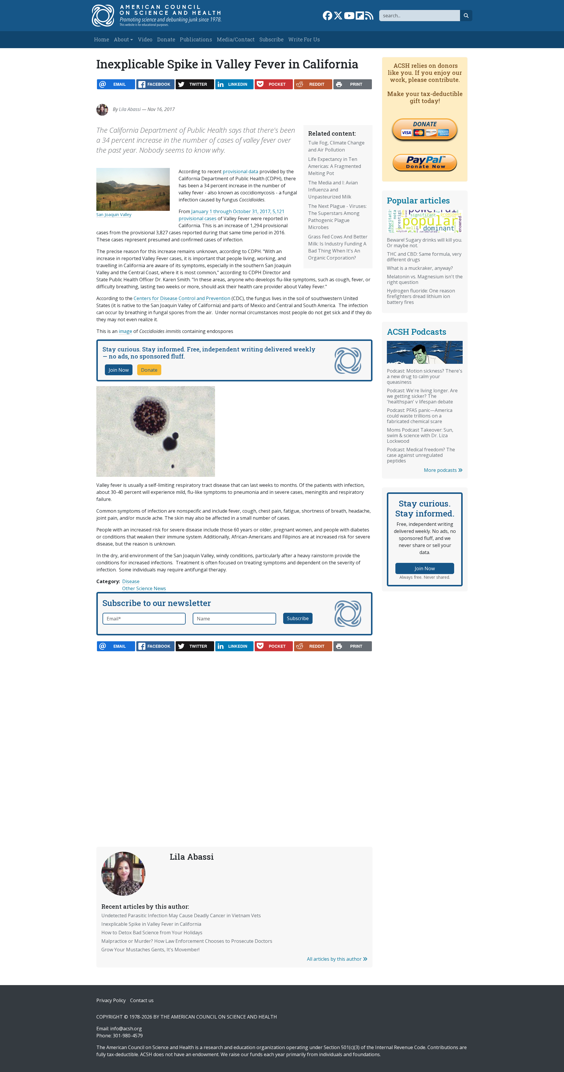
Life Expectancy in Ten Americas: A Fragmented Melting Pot (334, 166)
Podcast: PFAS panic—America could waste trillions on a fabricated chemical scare (419, 416)
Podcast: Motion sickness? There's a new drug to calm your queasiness (424, 376)
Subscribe (271, 39)
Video (145, 39)
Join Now (119, 370)
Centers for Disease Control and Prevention (182, 298)
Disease (131, 581)
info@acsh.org (126, 1028)
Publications (196, 39)
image (125, 331)
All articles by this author (335, 959)
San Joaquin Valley (113, 214)
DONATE (425, 124)
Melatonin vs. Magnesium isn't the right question (425, 279)
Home (101, 39)
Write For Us (304, 39)
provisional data (240, 171)
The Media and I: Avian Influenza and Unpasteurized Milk (333, 189)
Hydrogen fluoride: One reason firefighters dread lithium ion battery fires (421, 296)
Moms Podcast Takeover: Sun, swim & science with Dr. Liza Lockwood (420, 435)
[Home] (163, 15)
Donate (166, 39)
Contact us (142, 1000)
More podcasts (441, 470)
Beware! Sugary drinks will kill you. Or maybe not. (424, 243)
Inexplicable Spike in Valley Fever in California (151, 924)
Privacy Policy (111, 1000)
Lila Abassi (130, 109)
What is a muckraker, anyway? (420, 268)
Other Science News (144, 588)
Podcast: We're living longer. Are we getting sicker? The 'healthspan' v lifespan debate (422, 396)
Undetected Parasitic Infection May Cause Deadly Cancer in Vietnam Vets (181, 915)
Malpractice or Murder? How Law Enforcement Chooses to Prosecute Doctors (186, 941)
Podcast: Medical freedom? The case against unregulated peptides (421, 455)
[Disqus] (234, 735)
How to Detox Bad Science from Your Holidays (151, 932)
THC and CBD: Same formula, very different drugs (424, 257)
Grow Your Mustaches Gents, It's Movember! (150, 949)
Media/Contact (236, 39)
